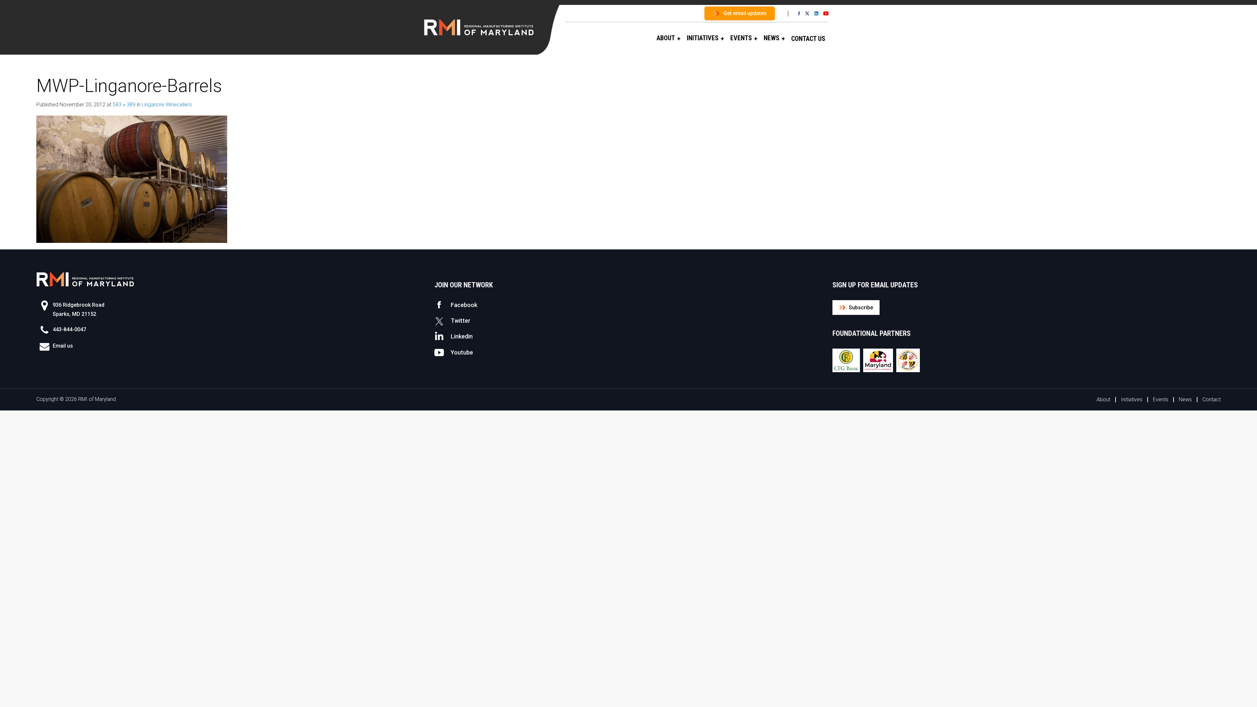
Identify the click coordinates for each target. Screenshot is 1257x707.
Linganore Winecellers (167, 104)
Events (1160, 399)
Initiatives (1131, 399)
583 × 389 (124, 104)
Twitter (460, 320)
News (1185, 399)
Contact (1211, 399)
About (1103, 399)
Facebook (464, 304)
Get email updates (745, 13)
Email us (63, 346)
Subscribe (861, 307)
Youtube (462, 352)
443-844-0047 (69, 329)
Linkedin (462, 336)
